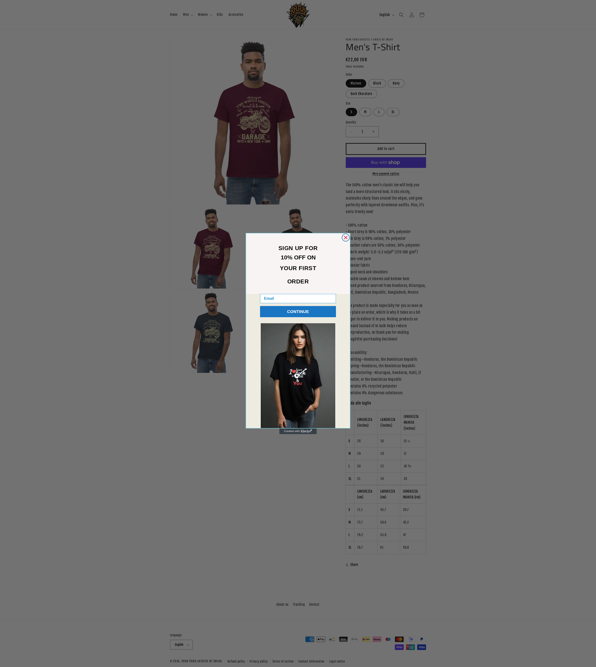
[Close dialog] (345, 237)
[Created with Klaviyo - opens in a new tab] (298, 431)
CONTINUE (298, 311)
